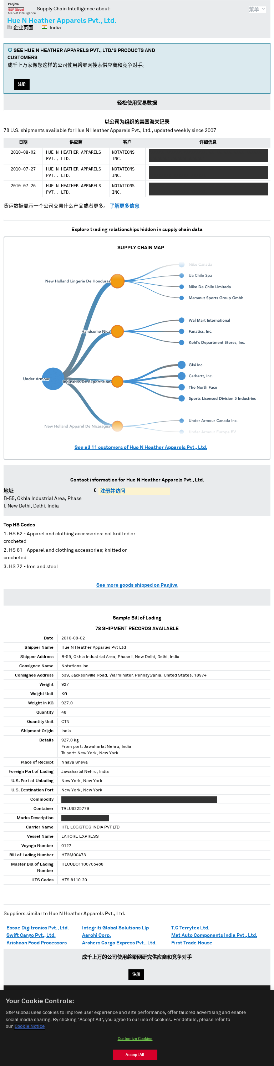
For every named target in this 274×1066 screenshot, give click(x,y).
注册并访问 (112, 491)
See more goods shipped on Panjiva (137, 585)
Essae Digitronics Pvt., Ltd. (37, 927)
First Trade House (191, 942)
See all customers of (141, 447)
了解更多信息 (124, 206)
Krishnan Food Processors (36, 942)
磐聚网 (22, 8)
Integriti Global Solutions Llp (115, 927)
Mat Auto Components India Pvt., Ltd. (214, 935)
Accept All (135, 1055)
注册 (22, 84)
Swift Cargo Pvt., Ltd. (31, 935)
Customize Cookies (135, 1039)
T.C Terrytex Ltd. (190, 927)
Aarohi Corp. (96, 935)
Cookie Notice (30, 1026)
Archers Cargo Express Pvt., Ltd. (119, 942)
